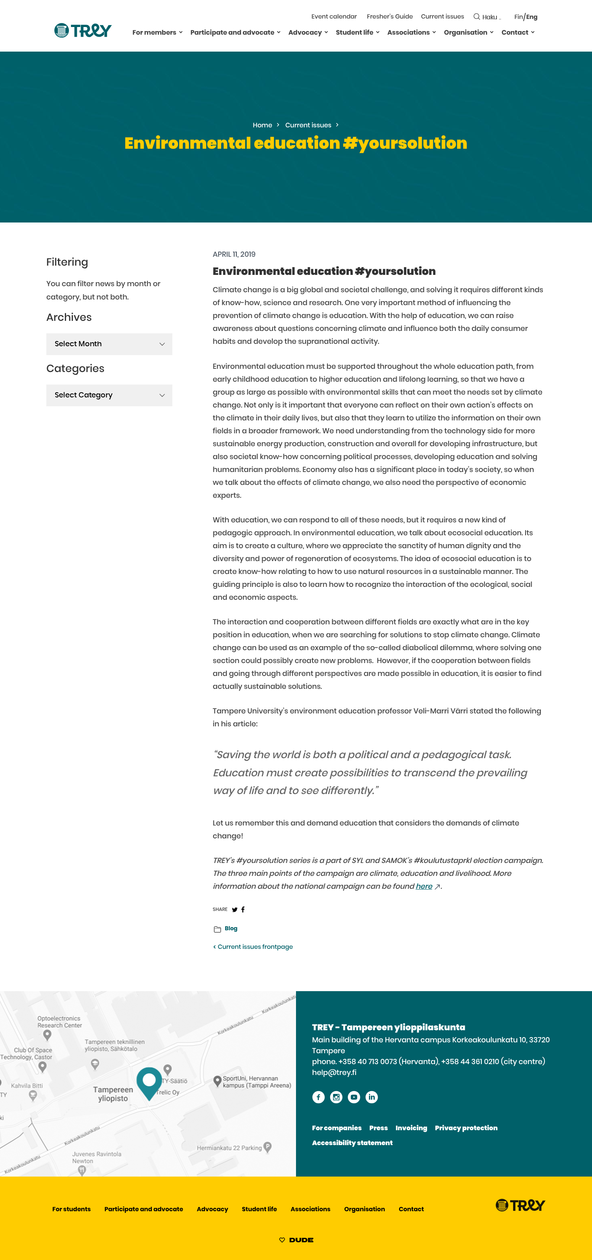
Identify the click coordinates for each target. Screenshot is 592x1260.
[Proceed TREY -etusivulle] (521, 1209)
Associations (408, 33)
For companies (337, 1128)
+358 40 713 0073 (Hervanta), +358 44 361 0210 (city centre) (442, 1062)
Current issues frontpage (254, 947)
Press (378, 1128)
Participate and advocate (232, 33)
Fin (519, 18)
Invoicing (411, 1128)
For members (154, 33)
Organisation (465, 33)
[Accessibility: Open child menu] (180, 31)
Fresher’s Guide (390, 17)
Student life (354, 33)
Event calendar (334, 17)
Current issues (442, 17)
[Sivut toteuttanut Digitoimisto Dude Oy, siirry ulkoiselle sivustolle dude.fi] (296, 1241)
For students (71, 1210)
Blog (231, 928)
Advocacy (305, 33)
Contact (514, 33)
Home (262, 126)
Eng (532, 18)
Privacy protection (466, 1128)
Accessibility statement (352, 1143)
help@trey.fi (334, 1073)
